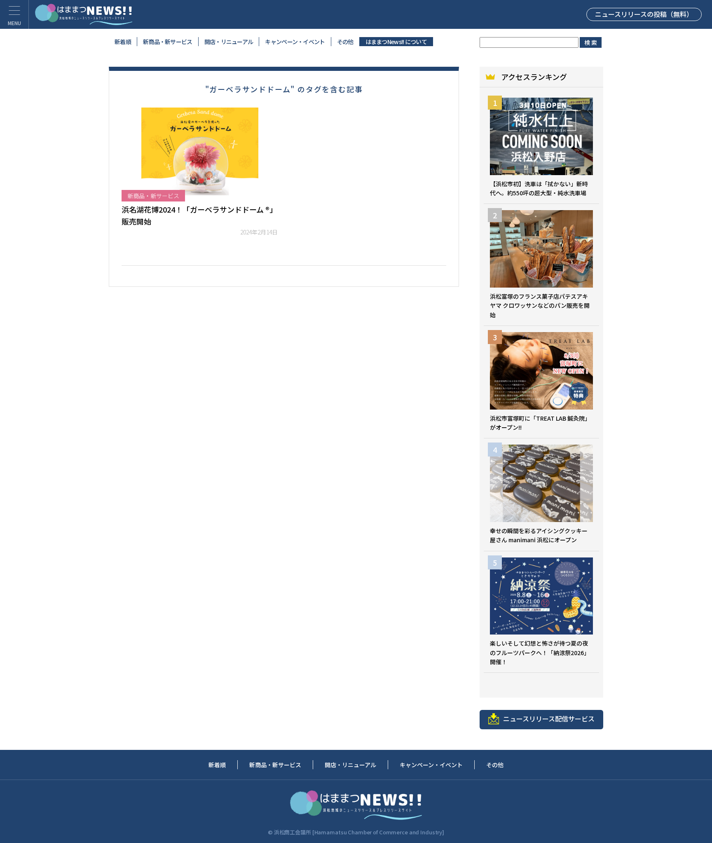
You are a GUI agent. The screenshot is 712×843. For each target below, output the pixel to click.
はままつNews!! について (396, 41)
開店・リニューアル (228, 41)
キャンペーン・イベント (295, 41)
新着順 (123, 41)
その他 (345, 41)
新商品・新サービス (167, 41)
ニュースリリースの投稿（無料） (644, 14)
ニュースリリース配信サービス (549, 719)
